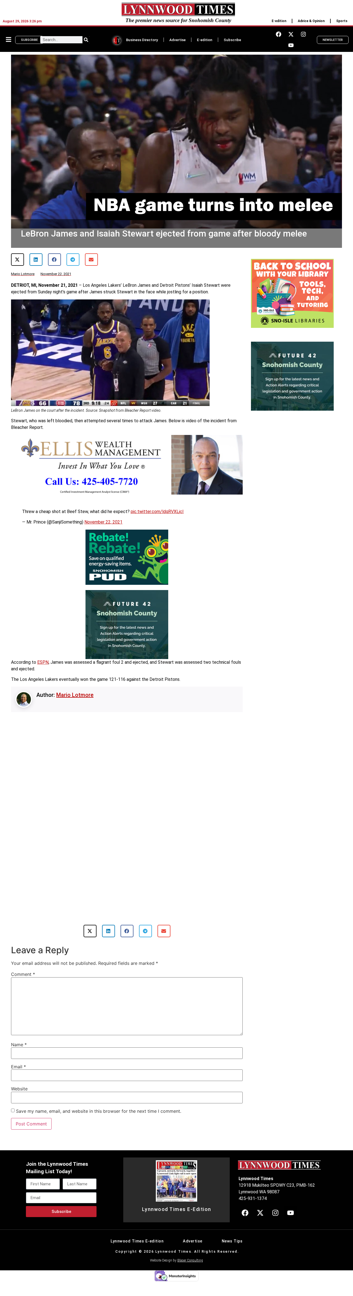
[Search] (86, 39)
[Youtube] (290, 45)
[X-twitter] (290, 34)
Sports (341, 21)
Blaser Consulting (190, 1264)
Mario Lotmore (74, 698)
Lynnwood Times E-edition (137, 1244)
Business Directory (142, 40)
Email (18, 1070)
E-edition (279, 21)
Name (19, 1048)
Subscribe (232, 40)
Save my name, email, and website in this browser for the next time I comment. (98, 1114)
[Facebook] (278, 34)
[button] (17, 259)
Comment (23, 978)
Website (19, 1092)
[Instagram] (303, 34)
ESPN (43, 665)
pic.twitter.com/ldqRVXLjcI (157, 511)
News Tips (232, 1244)
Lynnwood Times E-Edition (176, 1213)
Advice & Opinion (311, 21)
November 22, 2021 (103, 522)
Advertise (177, 40)
